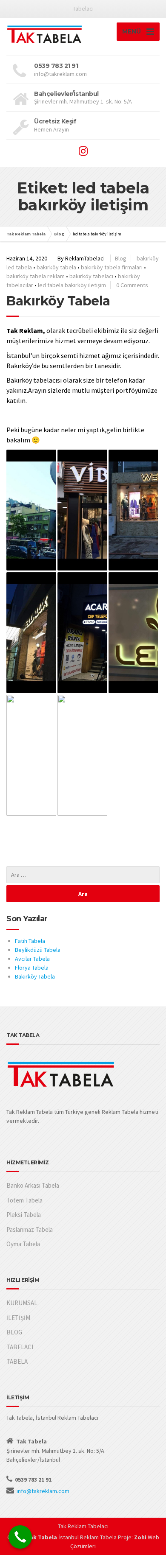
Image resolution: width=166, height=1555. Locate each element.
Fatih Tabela (30, 941)
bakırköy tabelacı (91, 276)
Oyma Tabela (23, 1244)
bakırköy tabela (56, 267)
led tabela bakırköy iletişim (72, 285)
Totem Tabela (24, 1200)
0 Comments (132, 285)
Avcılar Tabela (32, 958)
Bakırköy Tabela (58, 301)
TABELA (17, 1361)
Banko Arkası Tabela (32, 1185)
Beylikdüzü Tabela (37, 950)
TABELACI (19, 1347)
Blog (120, 258)
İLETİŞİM (18, 1318)
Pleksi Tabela (23, 1215)
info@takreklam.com (43, 1491)
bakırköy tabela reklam (35, 276)
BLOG (14, 1332)
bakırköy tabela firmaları (112, 267)
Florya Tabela (32, 967)
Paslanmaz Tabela (29, 1229)
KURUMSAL (21, 1303)
